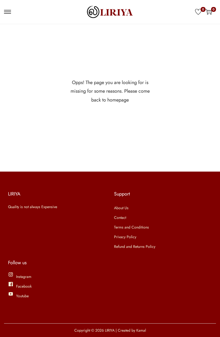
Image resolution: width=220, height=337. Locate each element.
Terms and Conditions (131, 227)
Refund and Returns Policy (134, 246)
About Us (121, 208)
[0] (198, 12)
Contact (120, 217)
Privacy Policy (125, 237)
